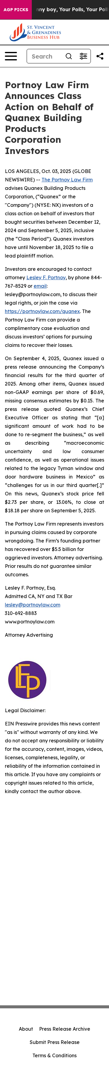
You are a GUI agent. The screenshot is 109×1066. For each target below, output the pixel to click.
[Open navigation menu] (11, 56)
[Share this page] (100, 56)
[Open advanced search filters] (83, 56)
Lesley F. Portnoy (46, 277)
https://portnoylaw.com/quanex (42, 311)
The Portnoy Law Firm (67, 180)
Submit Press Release (55, 1042)
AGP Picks (16, 9)
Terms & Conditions (54, 1055)
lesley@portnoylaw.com (32, 605)
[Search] (68, 56)
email (40, 286)
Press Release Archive (64, 1029)
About (26, 1029)
